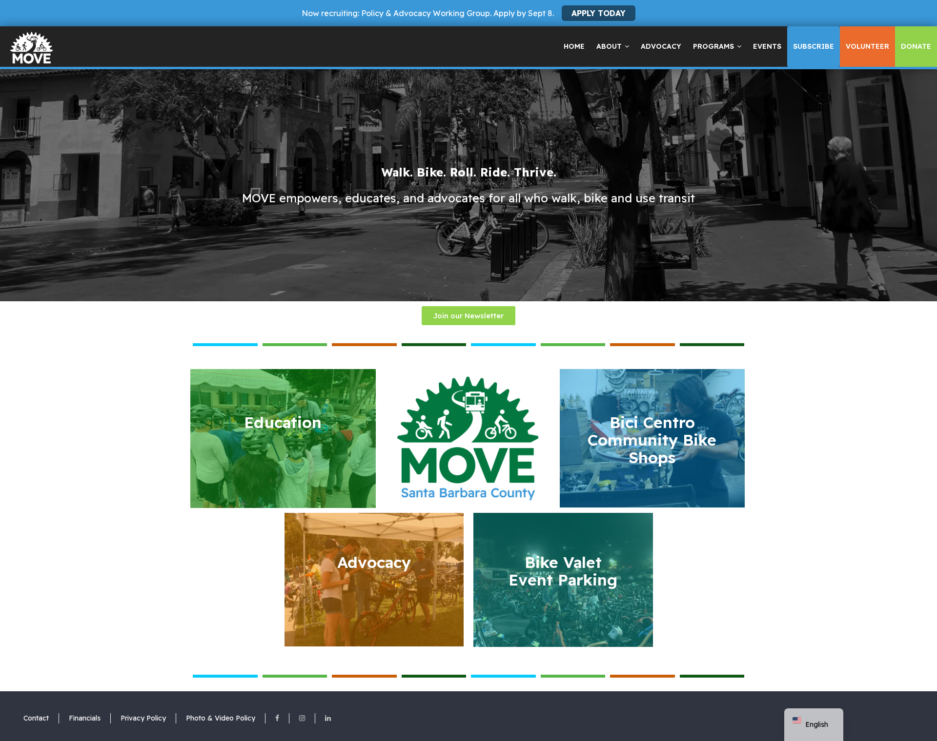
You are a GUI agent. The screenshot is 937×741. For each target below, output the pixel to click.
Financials (85, 718)
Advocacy (661, 46)
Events (767, 46)
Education (283, 422)
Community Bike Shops (652, 439)
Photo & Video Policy (220, 718)
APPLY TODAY (598, 13)
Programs (713, 46)
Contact (36, 718)
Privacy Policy (143, 718)
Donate (916, 46)
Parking (563, 570)
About (609, 46)
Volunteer (867, 46)
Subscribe (813, 46)
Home (574, 46)
